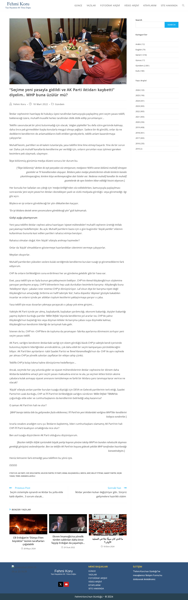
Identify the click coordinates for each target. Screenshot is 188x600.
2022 (138, 111)
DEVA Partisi (35, 473)
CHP (27, 473)
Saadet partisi (110, 473)
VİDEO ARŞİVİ (95, 581)
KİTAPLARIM (94, 585)
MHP (88, 473)
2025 (138, 95)
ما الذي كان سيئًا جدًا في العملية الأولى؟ (107, 540)
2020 (138, 122)
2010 (138, 148)
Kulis (138, 71)
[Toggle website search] (183, 5)
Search (139, 20)
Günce (138, 60)
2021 (138, 116)
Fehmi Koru (19, 104)
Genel (138, 55)
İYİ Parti (58, 473)
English (139, 49)
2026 (138, 90)
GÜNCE (92, 571)
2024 (138, 100)
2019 (138, 127)
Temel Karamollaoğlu (25, 476)
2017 (138, 138)
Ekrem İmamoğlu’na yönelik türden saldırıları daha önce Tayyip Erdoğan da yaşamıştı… (68, 540)
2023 (138, 106)
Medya (83, 473)
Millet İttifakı (97, 473)
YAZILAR (92, 574)
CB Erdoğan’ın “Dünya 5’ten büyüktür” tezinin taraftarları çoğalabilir (28, 541)
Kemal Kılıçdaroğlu (71, 473)
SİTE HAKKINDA (96, 588)
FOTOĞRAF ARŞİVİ (97, 578)
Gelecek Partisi (47, 473)
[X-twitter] (60, 584)
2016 (138, 143)
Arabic (138, 44)
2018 (138, 132)
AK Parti (21, 473)
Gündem (59, 104)
